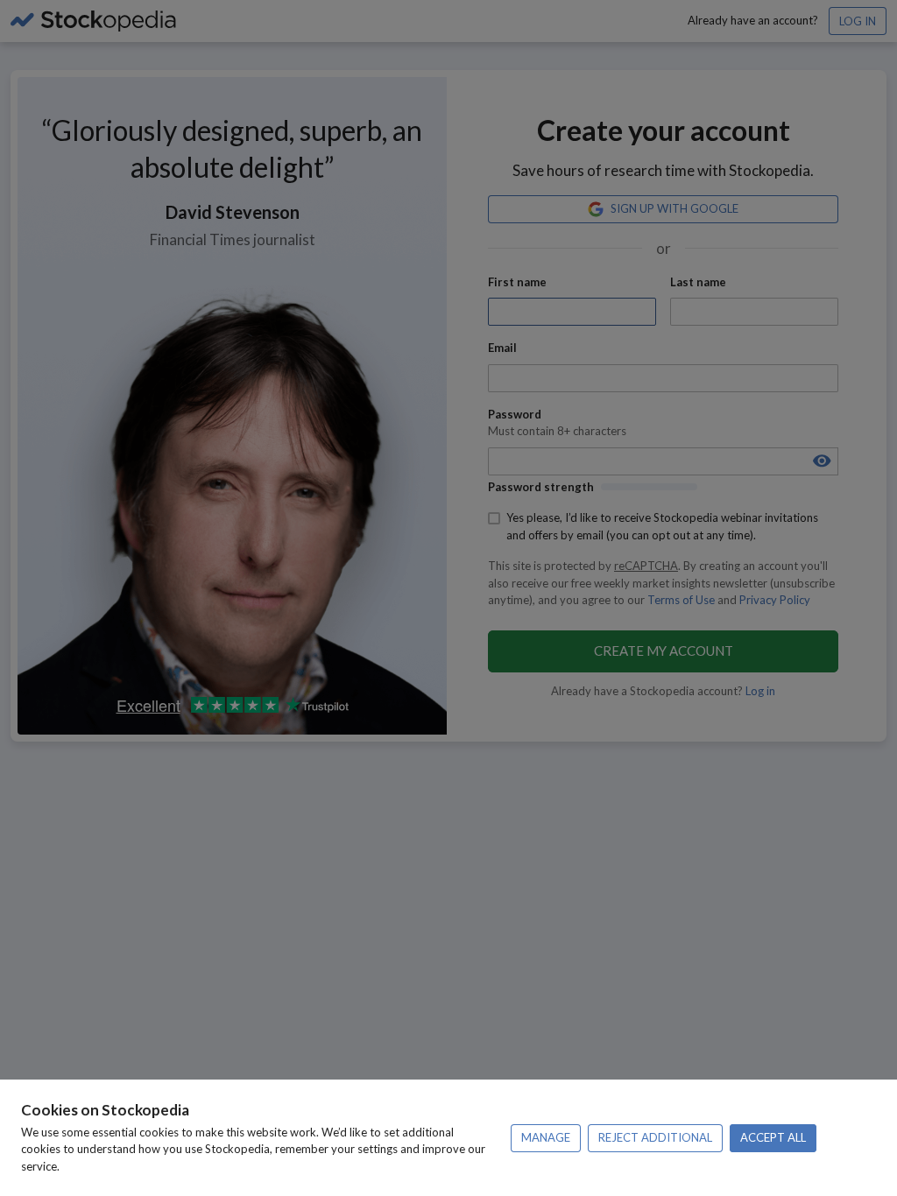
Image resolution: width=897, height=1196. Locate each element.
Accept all (773, 1137)
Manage (545, 1137)
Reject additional (655, 1137)
